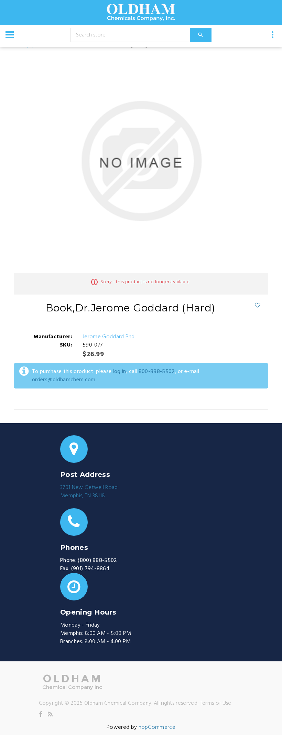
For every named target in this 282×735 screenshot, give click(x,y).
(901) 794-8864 (90, 568)
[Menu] (9, 34)
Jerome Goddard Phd (109, 336)
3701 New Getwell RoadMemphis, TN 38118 (89, 491)
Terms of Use (215, 703)
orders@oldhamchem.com (64, 379)
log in (119, 371)
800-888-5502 (157, 371)
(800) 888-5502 (97, 560)
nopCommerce (157, 727)
